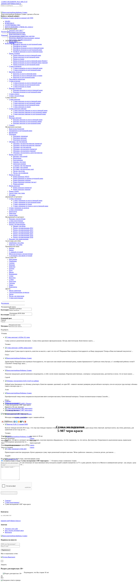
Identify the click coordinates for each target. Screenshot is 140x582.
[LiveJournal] (23, 421)
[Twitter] (17, 421)
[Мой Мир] (21, 421)
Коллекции (5, 303)
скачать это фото (20, 417)
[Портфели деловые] (20, 309)
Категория (5, 310)
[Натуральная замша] (20, 327)
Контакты (8, 532)
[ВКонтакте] (14, 421)
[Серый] (12, 322)
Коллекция (5, 315)
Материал (4, 326)
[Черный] (12, 320)
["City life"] (21, 315)
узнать (32, 438)
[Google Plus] (25, 421)
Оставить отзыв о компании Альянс (64, 461)
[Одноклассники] (19, 421)
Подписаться (6, 550)
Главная (7, 401)
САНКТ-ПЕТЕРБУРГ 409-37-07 (14, 2)
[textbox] (10, 5)
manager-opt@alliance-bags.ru (11, 3)
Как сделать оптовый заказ (14, 530)
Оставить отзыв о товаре (25, 461)
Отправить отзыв (9, 493)
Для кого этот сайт (11, 529)
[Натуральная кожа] (20, 325)
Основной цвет (6, 318)
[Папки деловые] (20, 310)
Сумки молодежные (12, 403)
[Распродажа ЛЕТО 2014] (21, 313)
